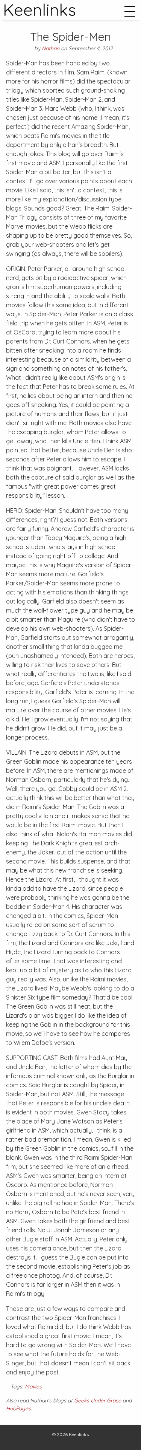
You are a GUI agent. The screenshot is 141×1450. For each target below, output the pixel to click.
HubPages (18, 1408)
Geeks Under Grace (97, 1400)
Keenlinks (79, 1434)
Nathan (50, 48)
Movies (33, 1386)
